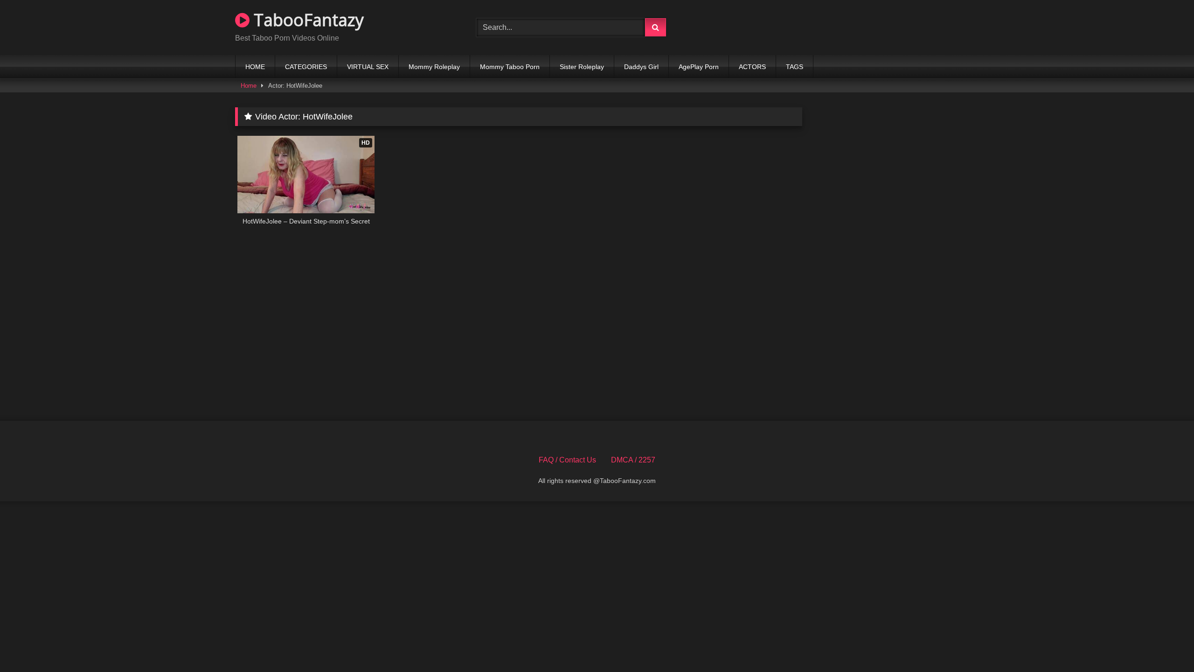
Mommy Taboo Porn (510, 66)
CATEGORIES (306, 66)
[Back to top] (1165, 644)
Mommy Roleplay (434, 66)
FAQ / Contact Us (567, 460)
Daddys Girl (641, 66)
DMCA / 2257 (633, 460)
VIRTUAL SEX (368, 66)
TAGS (794, 66)
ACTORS (752, 66)
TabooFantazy (307, 19)
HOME (255, 66)
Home (249, 85)
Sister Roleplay (582, 66)
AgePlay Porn (699, 66)
